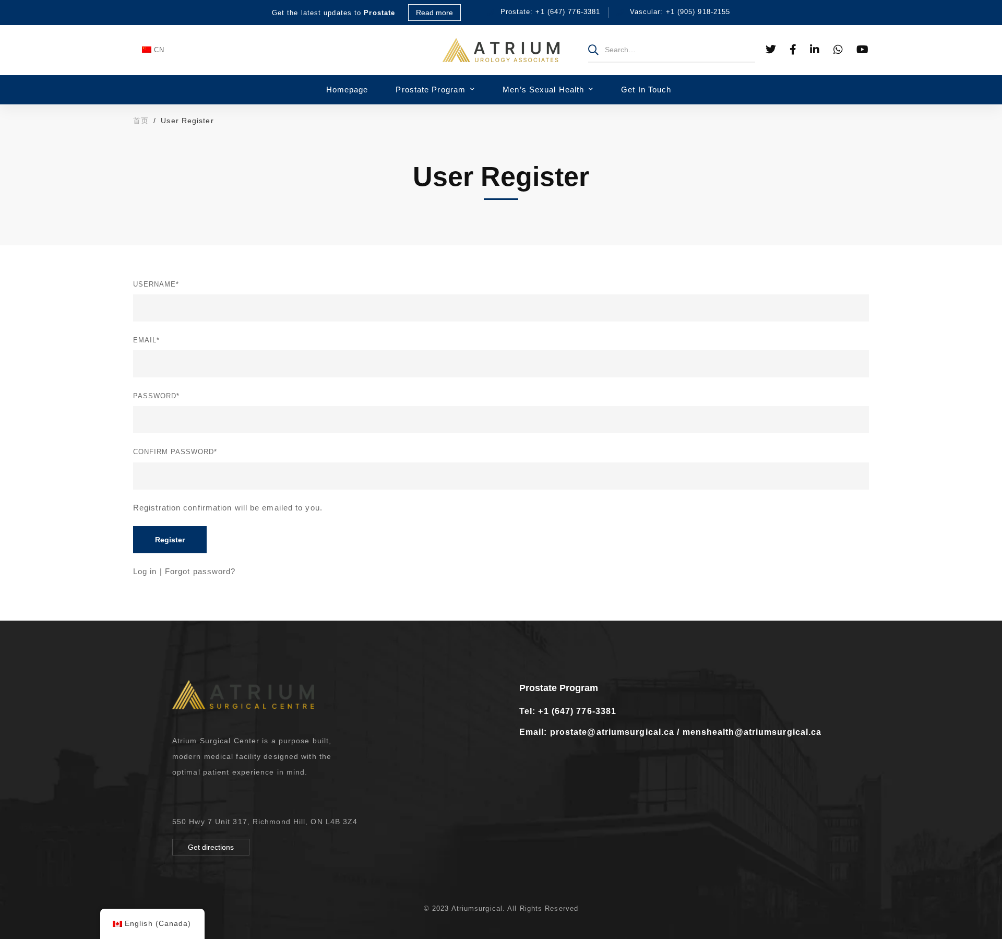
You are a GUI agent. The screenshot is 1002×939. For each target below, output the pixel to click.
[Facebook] (793, 49)
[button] (210, 847)
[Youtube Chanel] (224, 796)
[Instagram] (206, 796)
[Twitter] (771, 49)
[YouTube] (862, 49)
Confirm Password (175, 452)
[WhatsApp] (838, 49)
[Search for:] (671, 49)
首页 (141, 120)
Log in (145, 571)
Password (156, 396)
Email (146, 340)
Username (156, 284)
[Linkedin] (815, 49)
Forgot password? (200, 571)
